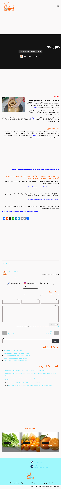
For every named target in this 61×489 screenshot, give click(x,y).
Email (38, 299)
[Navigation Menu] (53, 6)
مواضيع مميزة (7, 443)
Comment (56, 305)
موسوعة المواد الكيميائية (33, 51)
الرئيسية (10, 483)
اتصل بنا (51, 483)
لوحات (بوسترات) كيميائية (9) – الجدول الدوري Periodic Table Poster (32, 370)
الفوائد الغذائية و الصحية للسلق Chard (13, 350)
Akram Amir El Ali (9, 370)
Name (18, 299)
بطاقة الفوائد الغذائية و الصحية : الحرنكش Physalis (16, 353)
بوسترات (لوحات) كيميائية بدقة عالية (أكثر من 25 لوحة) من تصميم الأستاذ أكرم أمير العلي (35, 169)
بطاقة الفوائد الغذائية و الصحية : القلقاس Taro (15, 361)
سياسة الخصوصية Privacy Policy (35, 483)
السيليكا (34, 135)
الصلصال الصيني (33, 118)
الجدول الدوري (21, 483)
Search (4, 338)
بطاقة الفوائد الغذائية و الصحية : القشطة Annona (16, 358)
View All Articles (12, 278)
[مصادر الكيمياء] (8, 6)
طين (9, 263)
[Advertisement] (30, 23)
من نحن (46, 483)
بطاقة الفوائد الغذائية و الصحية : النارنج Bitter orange (17, 356)
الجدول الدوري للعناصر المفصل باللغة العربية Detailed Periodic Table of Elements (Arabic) (30, 374)
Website (56, 299)
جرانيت (35, 107)
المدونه (15, 483)
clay (6, 263)
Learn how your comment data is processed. (37, 327)
